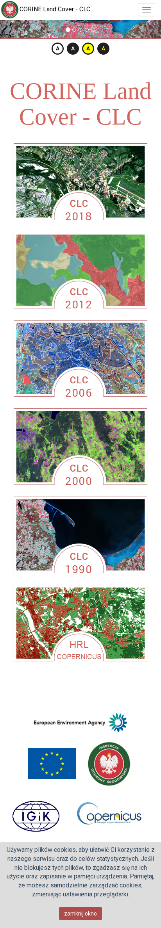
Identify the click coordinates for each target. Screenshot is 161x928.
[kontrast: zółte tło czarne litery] (88, 49)
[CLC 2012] (80, 270)
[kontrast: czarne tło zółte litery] (103, 49)
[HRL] (80, 623)
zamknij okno (80, 913)
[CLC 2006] (80, 358)
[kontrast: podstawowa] (57, 49)
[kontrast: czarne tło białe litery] (73, 49)
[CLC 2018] (80, 181)
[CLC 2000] (80, 446)
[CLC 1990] (80, 535)
